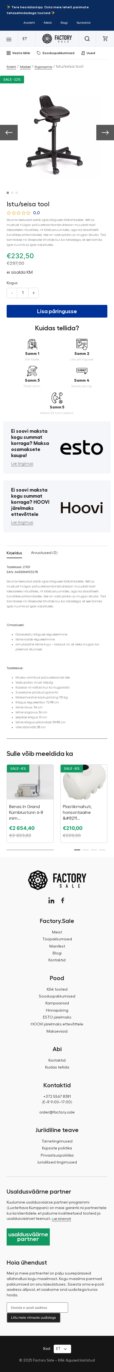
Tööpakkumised (57, 939)
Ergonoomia (43, 66)
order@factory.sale (57, 1112)
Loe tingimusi (22, 464)
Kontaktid (83, 22)
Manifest (57, 946)
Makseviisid (57, 1031)
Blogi (64, 22)
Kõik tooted (57, 989)
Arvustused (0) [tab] (44, 553)
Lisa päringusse (57, 311)
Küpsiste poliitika (57, 1148)
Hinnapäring (57, 1010)
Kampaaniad (57, 1003)
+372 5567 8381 (57, 1097)
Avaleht (29, 22)
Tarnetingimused (57, 1141)
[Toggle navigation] (9, 38)
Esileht (11, 66)
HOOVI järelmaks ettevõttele (57, 1024)
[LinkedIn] (51, 900)
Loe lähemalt (61, 1218)
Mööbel (25, 66)
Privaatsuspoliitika (57, 1155)
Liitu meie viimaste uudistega (33, 1317)
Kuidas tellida (57, 1067)
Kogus (12, 283)
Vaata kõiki (21, 53)
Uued (91, 53)
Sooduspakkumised (58, 53)
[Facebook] (62, 900)
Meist (48, 22)
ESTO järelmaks (57, 1017)
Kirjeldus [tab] (14, 553)
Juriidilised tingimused (57, 1162)
